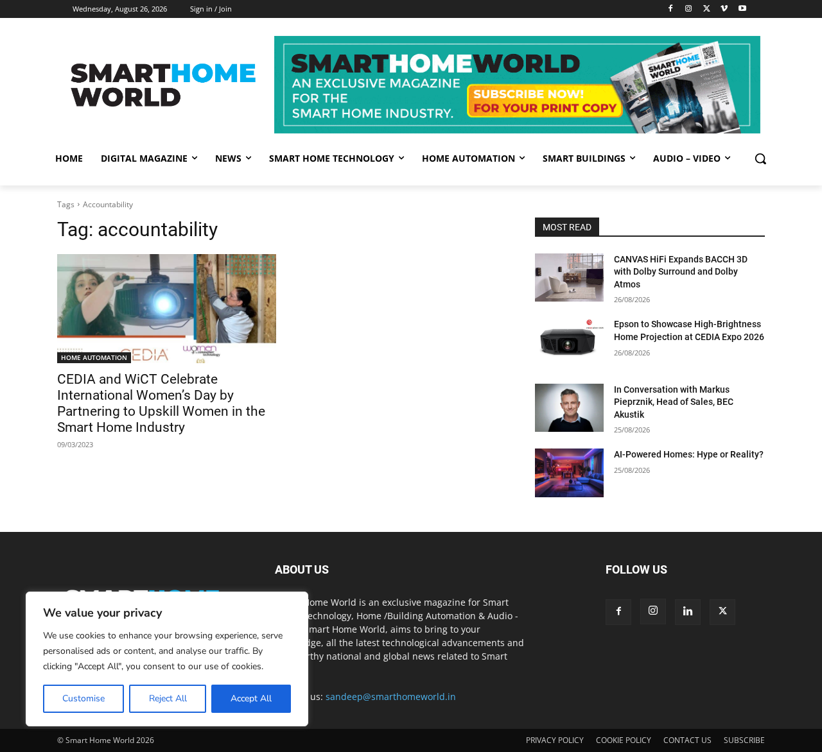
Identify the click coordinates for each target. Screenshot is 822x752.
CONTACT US (687, 740)
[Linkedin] (688, 612)
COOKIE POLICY (623, 740)
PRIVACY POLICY (555, 740)
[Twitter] (706, 9)
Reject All (168, 698)
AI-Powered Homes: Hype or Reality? (689, 454)
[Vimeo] (724, 9)
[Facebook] (670, 9)
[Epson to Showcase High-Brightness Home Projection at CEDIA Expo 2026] (569, 342)
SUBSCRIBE (744, 740)
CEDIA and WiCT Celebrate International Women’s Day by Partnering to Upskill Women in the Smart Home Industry (161, 403)
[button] (760, 158)
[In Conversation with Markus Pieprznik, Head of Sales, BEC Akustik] (569, 408)
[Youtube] (742, 9)
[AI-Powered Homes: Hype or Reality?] (569, 473)
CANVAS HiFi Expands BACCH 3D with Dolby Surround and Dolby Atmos (681, 271)
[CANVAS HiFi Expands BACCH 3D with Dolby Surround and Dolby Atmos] (569, 277)
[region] (167, 659)
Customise (83, 698)
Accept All (251, 698)
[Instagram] (688, 9)
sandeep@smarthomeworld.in (391, 696)
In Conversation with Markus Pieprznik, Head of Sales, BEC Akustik (673, 402)
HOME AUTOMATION (94, 357)
